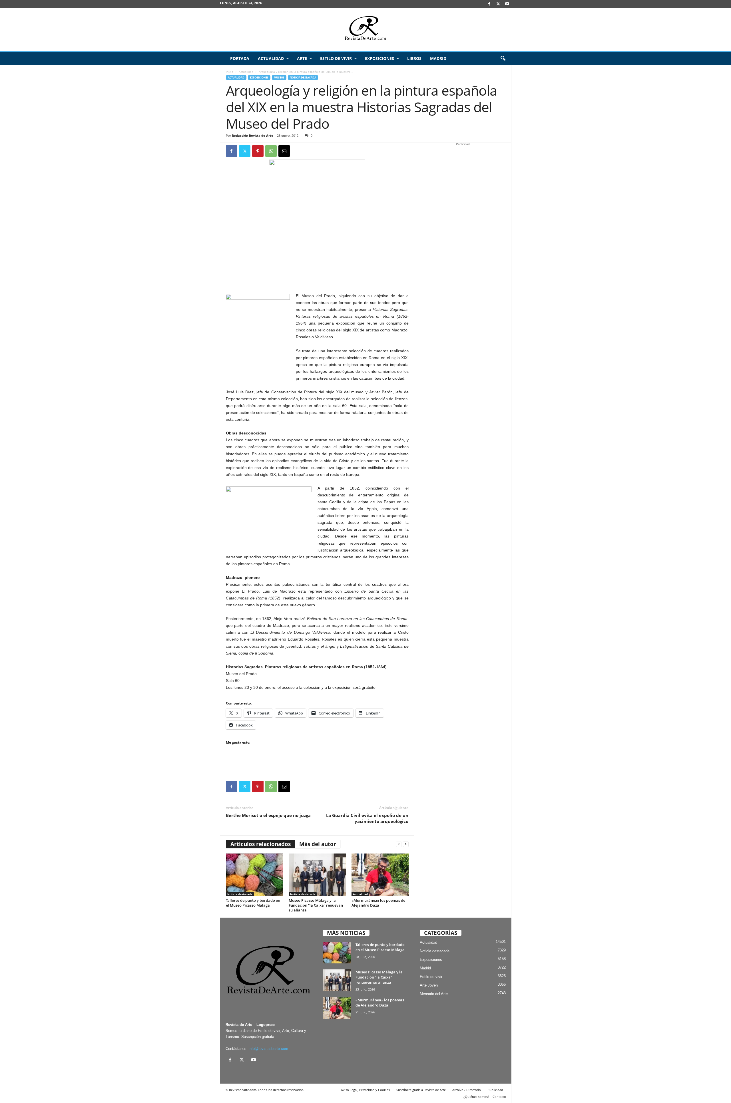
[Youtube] (507, 4)
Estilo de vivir (336, 58)
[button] (503, 58)
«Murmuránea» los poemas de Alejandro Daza (378, 903)
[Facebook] (489, 4)
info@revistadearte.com (268, 1048)
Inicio (229, 72)
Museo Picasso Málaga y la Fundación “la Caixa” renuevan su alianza (316, 905)
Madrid (438, 58)
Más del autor (317, 844)
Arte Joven (429, 985)
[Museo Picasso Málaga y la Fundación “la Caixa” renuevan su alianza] (317, 875)
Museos (279, 77)
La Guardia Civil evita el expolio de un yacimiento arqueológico (367, 818)
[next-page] (406, 844)
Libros (414, 58)
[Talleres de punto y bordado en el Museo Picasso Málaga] (254, 875)
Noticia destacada (303, 77)
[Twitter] (244, 151)
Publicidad (495, 1090)
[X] (498, 4)
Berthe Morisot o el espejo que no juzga (268, 815)
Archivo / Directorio (466, 1090)
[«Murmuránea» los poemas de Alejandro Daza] (380, 875)
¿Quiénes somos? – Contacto (484, 1096)
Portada (239, 58)
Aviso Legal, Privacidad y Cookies (365, 1090)
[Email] (284, 151)
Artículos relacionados (260, 844)
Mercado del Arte (434, 994)
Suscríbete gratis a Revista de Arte (421, 1090)
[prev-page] (399, 844)
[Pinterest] (258, 151)
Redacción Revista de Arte (252, 135)
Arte (302, 58)
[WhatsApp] (271, 151)
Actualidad (271, 58)
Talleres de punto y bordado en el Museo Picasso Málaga (253, 903)
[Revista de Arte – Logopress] (365, 29)
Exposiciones (379, 58)
